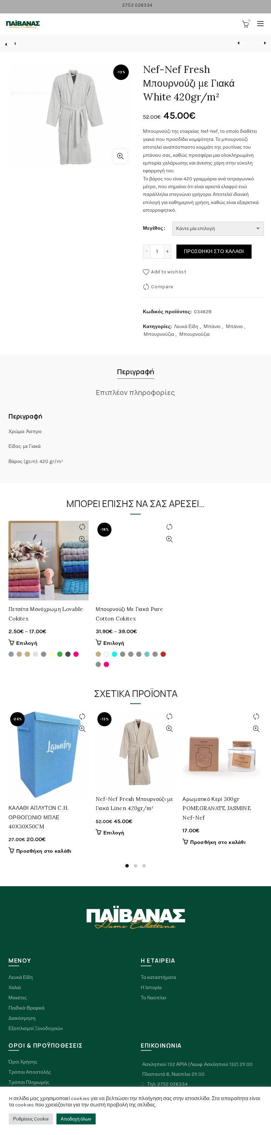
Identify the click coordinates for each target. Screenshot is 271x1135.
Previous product (243, 43)
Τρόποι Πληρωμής (28, 1082)
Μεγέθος (153, 228)
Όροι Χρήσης (22, 1062)
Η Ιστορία (151, 988)
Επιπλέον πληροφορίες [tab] (135, 392)
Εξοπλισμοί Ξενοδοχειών (35, 1028)
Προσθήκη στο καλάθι (214, 251)
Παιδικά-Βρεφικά (26, 1008)
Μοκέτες (17, 998)
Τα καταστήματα (158, 977)
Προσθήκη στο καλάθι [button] (44, 851)
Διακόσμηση (22, 1018)
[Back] (10, 43)
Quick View (82, 539)
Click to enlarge (120, 156)
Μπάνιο (212, 326)
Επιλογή (26, 643)
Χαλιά (14, 988)
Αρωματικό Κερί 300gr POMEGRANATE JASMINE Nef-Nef (216, 808)
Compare (162, 287)
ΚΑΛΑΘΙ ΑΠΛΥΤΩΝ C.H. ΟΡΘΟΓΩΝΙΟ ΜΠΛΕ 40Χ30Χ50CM (38, 817)
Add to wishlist (168, 272)
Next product (260, 43)
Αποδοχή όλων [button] (76, 1119)
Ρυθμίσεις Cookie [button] (31, 1119)
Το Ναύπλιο (153, 998)
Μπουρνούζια (159, 334)
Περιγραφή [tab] (135, 371)
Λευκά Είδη (186, 326)
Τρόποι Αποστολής (29, 1072)
